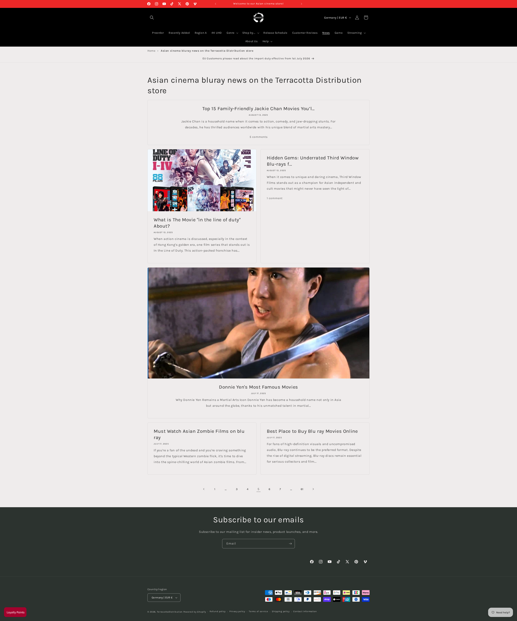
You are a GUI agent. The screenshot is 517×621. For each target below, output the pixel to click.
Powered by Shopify (194, 612)
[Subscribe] (290, 543)
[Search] (151, 17)
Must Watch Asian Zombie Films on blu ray (199, 434)
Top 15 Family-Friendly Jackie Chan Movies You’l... (258, 108)
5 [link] (258, 489)
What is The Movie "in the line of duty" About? (197, 223)
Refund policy (218, 611)
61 (302, 489)
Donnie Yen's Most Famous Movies (258, 387)
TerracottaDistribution (170, 612)
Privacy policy (237, 611)
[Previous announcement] (215, 4)
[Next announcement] (301, 4)
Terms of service (258, 611)
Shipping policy (281, 611)
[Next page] (313, 489)
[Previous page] (204, 489)
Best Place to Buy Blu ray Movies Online (312, 431)
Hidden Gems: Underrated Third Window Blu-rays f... (313, 161)
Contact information (305, 611)
